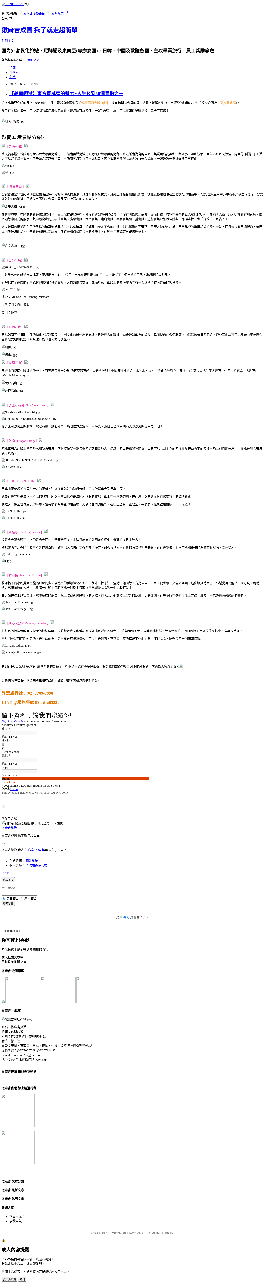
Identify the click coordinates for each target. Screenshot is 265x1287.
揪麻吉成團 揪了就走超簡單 (40, 30)
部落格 (14, 72)
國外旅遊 (32, 861)
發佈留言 (8, 903)
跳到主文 (8, 40)
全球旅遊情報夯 (36, 865)
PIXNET (103, 1233)
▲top (5, 872)
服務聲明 (169, 1233)
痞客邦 (32, 850)
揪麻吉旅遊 (9, 828)
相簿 (12, 67)
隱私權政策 (154, 1233)
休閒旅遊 (33, 60)
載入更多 (8, 879)
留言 (41, 850)
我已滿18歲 (9, 1279)
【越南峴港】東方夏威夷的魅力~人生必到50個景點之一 (66, 93)
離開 (22, 1279)
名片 (12, 77)
